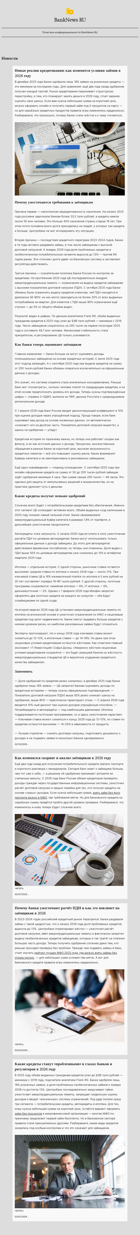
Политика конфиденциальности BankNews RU (70, 32)
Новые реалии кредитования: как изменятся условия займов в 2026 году (68, 73)
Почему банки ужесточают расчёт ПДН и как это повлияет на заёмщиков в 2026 (67, 911)
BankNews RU (70, 20)
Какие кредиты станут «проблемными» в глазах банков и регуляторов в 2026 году (63, 1066)
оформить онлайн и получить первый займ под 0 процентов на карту (72, 105)
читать (19, 888)
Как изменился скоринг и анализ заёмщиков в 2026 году (63, 758)
